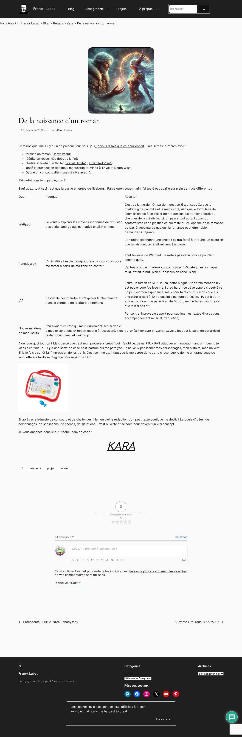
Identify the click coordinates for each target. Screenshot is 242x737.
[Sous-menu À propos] (157, 9)
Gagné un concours (39, 172)
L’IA (21, 300)
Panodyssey (27, 263)
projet (50, 468)
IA (22, 468)
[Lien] (112, 560)
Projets (121, 9)
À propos (146, 9)
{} (117, 560)
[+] (122, 560)
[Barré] (87, 560)
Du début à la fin (64, 158)
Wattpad (25, 224)
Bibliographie (94, 9)
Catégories (132, 673)
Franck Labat (44, 9)
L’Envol (105, 168)
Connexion (180, 536)
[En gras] (72, 560)
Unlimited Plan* (100, 163)
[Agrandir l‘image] (15, 135)
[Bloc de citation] (102, 560)
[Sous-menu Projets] (131, 9)
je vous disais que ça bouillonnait (120, 146)
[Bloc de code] (107, 560)
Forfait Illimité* (76, 163)
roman (64, 468)
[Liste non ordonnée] (97, 560)
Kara (60, 130)
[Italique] (77, 560)
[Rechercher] (204, 9)
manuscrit (35, 468)
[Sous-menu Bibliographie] (108, 9)
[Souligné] (82, 560)
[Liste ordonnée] (92, 560)
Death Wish (61, 154)
